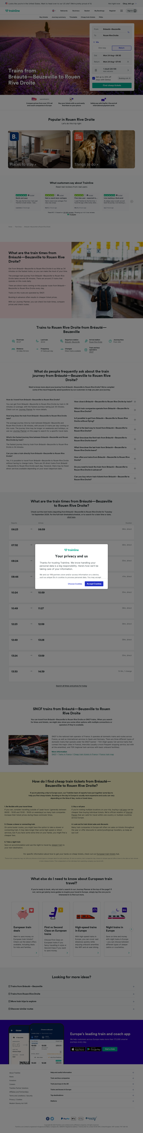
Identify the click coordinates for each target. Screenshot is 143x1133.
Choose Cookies (75, 584)
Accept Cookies (94, 584)
